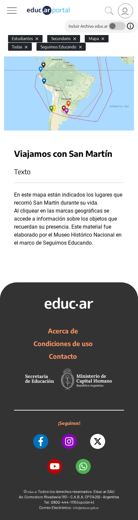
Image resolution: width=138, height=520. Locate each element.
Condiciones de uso (63, 343)
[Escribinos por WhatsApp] (83, 466)
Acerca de (63, 331)
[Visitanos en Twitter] (97, 441)
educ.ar (32, 492)
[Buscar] (109, 11)
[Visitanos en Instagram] (69, 441)
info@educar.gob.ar (86, 508)
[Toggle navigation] (6, 3)
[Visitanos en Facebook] (40, 441)
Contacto (63, 356)
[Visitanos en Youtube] (54, 466)
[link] (125, 10)
